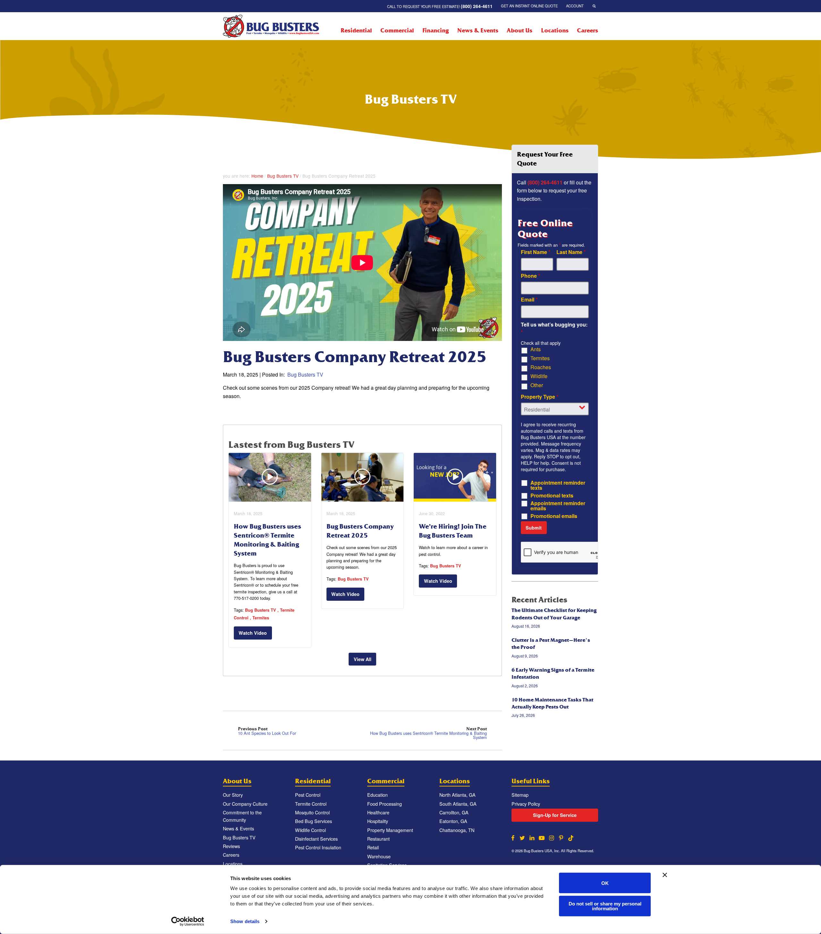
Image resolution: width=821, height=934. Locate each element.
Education (377, 794)
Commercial (397, 30)
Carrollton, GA (454, 812)
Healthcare (378, 812)
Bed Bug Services (313, 821)
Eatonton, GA (453, 821)
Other (536, 385)
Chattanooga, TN (456, 830)
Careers (587, 30)
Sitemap (520, 794)
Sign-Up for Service (555, 815)
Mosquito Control (312, 812)
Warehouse (379, 856)
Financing (435, 30)
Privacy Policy (526, 803)
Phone (530, 275)
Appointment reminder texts (557, 485)
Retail (373, 847)
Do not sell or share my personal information (605, 906)
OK (605, 883)
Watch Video (253, 633)
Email (529, 299)
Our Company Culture (245, 803)
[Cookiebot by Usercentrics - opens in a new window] (188, 921)
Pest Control (307, 794)
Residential (356, 30)
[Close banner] (665, 875)
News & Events (477, 30)
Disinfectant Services (316, 838)
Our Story (233, 794)
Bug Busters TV (283, 176)
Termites (260, 618)
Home (257, 176)
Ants (535, 349)
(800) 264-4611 (545, 182)
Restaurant (378, 838)
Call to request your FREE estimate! (440, 6)
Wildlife (538, 376)
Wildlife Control (310, 830)
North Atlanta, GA (457, 794)
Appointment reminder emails (557, 506)
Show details (244, 921)
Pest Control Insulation (318, 847)
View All (362, 659)
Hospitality (377, 821)
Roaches (540, 367)
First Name (535, 252)
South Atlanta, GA (458, 803)
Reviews (231, 846)
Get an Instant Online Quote (529, 5)
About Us (519, 30)
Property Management (390, 830)
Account (575, 5)
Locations (554, 30)
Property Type (539, 396)
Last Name (571, 252)
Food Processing (384, 803)
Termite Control (310, 803)
